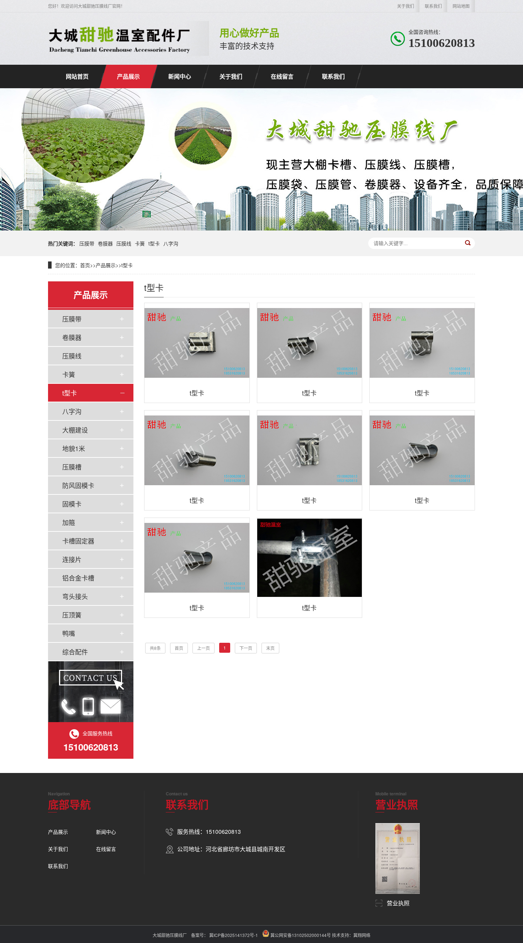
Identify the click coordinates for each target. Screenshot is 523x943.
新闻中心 (179, 76)
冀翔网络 (361, 935)
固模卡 (71, 503)
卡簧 (140, 243)
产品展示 (128, 76)
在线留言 (282, 76)
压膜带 (86, 243)
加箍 (68, 522)
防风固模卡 (78, 485)
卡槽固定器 (78, 540)
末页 (270, 648)
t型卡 (154, 243)
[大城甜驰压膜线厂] (119, 38)
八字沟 (170, 243)
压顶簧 (71, 614)
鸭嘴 (68, 633)
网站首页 (77, 76)
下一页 (245, 648)
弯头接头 (75, 596)
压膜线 (123, 243)
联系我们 (433, 6)
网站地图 (461, 6)
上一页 (203, 648)
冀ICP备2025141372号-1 (233, 935)
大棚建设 (75, 429)
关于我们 (405, 6)
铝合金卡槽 (78, 577)
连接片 (71, 559)
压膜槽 (71, 466)
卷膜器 (105, 243)
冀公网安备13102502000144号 (300, 935)
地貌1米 (73, 448)
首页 (85, 265)
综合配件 (75, 651)
